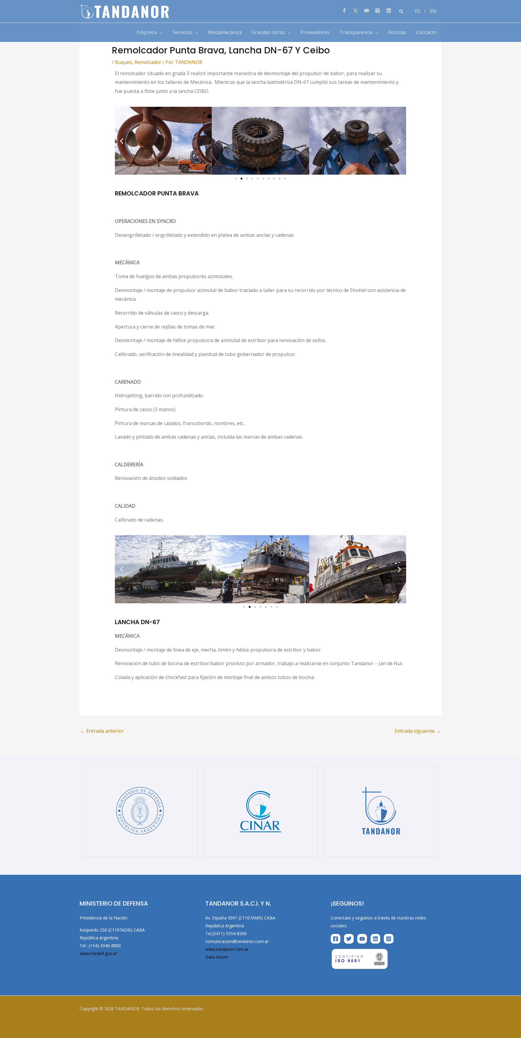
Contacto (426, 32)
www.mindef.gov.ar (98, 953)
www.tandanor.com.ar (226, 949)
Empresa (147, 32)
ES (417, 11)
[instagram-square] (380, 10)
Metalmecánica (225, 32)
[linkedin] (389, 10)
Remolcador (147, 62)
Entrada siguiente (418, 731)
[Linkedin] (375, 939)
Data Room (216, 957)
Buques (123, 62)
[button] (401, 11)
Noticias (397, 32)
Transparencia (355, 32)
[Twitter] (349, 939)
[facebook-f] (347, 10)
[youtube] (369, 10)
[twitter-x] (358, 10)
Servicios (182, 32)
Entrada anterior (102, 731)
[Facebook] (335, 939)
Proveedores (315, 32)
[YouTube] (362, 939)
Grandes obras (268, 32)
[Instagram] (388, 939)
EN (433, 11)
